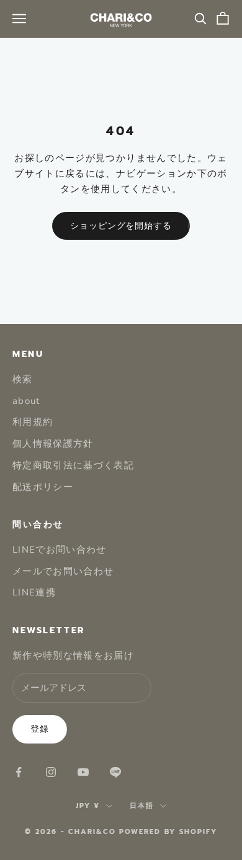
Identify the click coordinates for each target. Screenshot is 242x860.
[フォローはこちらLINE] (115, 772)
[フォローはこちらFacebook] (18, 772)
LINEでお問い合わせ (59, 549)
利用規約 (32, 422)
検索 (22, 379)
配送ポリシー (42, 487)
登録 (39, 729)
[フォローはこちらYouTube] (83, 772)
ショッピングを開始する (120, 226)
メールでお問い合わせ (63, 571)
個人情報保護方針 (53, 443)
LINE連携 (34, 592)
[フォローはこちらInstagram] (51, 772)
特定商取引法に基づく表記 (73, 465)
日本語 (142, 806)
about (26, 401)
